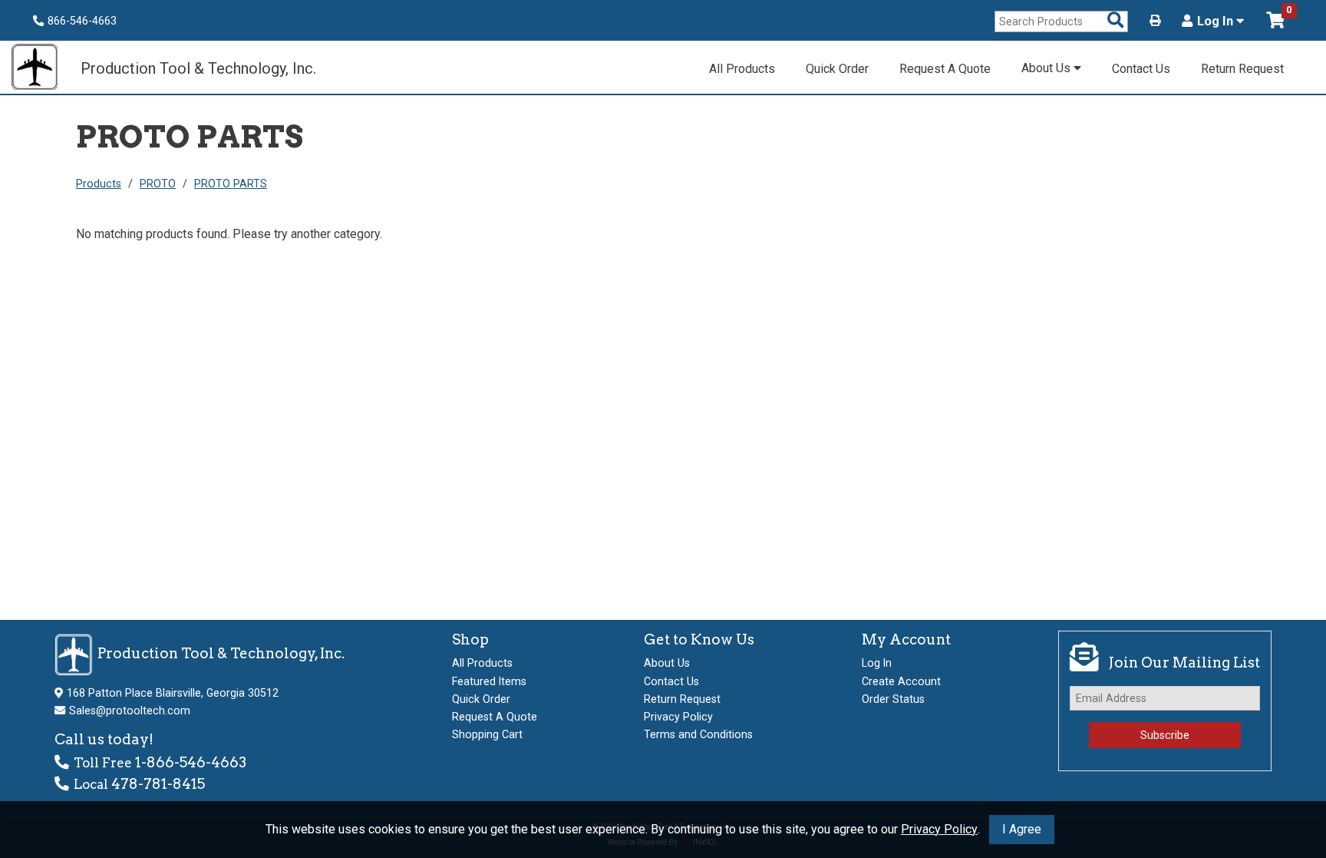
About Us (1047, 68)
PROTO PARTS (230, 183)
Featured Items (489, 681)
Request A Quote (945, 68)
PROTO (158, 183)
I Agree (1021, 829)
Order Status (893, 699)
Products (98, 183)
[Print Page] (1155, 21)
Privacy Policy (939, 829)
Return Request (1242, 68)
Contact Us (1141, 68)
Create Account (901, 681)
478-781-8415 (158, 784)
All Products (742, 68)
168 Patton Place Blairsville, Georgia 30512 (173, 693)
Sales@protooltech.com (129, 710)
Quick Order (837, 68)
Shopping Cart (487, 734)
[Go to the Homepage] (42, 69)
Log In (1216, 21)
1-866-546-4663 (190, 762)
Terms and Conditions (698, 734)
